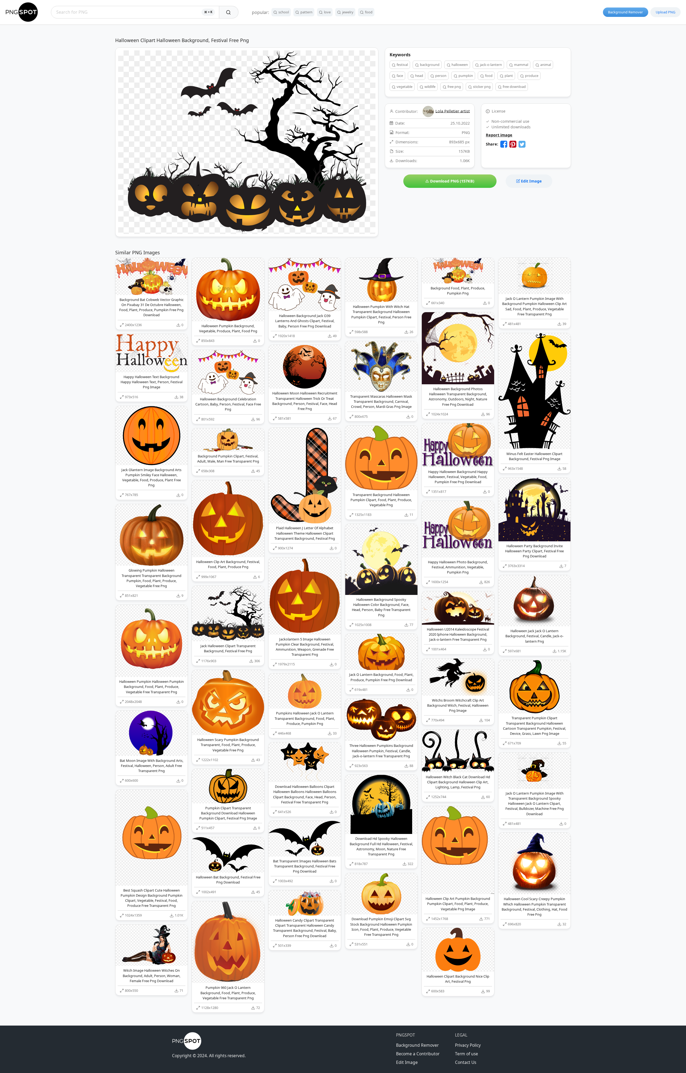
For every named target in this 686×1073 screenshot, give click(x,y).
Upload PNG (665, 12)
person (440, 75)
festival (402, 64)
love (327, 12)
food (368, 12)
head (418, 75)
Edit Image (531, 181)
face (399, 75)
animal (545, 64)
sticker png (481, 86)
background (429, 64)
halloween (459, 64)
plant (508, 75)
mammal (520, 64)
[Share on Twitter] (522, 144)
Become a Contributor (417, 1054)
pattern (306, 12)
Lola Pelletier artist (452, 110)
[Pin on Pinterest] (512, 144)
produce (531, 75)
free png (454, 86)
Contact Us (465, 1062)
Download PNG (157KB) (451, 181)
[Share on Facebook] (503, 144)
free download (514, 86)
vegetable (404, 86)
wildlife (429, 86)
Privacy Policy (468, 1045)
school (283, 12)
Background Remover (625, 12)
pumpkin (465, 75)
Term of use (466, 1054)
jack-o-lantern (490, 64)
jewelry (347, 12)
